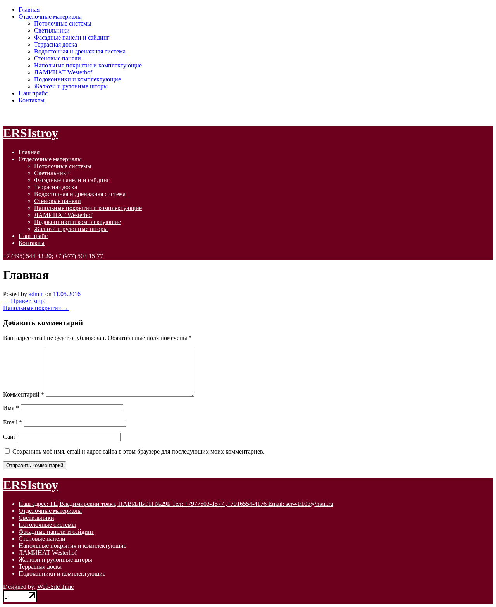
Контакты (32, 100)
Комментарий (23, 394)
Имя (11, 408)
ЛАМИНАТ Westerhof (63, 72)
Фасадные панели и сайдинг (72, 37)
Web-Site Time (55, 586)
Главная (29, 9)
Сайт (9, 436)
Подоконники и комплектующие (77, 79)
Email (12, 422)
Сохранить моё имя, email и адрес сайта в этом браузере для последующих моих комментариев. (138, 451)
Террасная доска (55, 44)
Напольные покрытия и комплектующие (88, 65)
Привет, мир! (24, 301)
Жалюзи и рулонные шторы (71, 86)
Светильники (52, 30)
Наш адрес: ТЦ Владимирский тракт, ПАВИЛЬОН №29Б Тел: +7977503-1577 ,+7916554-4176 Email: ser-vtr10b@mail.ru (176, 503)
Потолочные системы (62, 23)
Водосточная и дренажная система (80, 51)
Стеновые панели (57, 58)
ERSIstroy (30, 133)
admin (36, 294)
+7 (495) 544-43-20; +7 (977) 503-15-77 (53, 256)
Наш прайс (33, 93)
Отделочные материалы (50, 16)
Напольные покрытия (36, 308)
